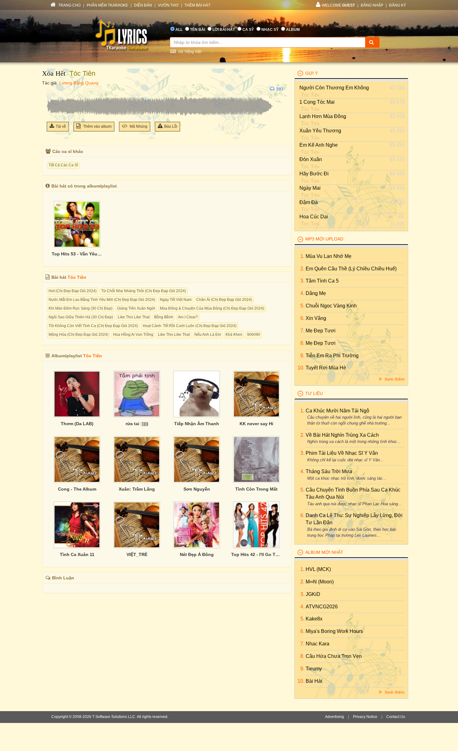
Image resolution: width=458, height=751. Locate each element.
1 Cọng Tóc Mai (317, 102)
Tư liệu (314, 393)
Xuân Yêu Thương (320, 130)
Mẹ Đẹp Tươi (321, 330)
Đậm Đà (308, 202)
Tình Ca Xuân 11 (77, 554)
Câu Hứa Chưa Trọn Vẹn (334, 656)
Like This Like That (134, 317)
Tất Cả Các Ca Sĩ (63, 165)
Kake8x (314, 618)
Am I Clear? (188, 317)
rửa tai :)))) (137, 423)
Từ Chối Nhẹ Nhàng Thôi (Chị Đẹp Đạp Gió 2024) (143, 291)
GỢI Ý (311, 73)
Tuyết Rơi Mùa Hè (326, 367)
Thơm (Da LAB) (77, 423)
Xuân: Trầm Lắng (137, 489)
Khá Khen (234, 334)
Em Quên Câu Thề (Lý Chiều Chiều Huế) (351, 268)
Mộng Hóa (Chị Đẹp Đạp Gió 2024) (78, 334)
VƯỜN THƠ (168, 5)
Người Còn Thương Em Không (334, 87)
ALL (179, 29)
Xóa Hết (53, 73)
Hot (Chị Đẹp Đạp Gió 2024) (73, 291)
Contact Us (395, 717)
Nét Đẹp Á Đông (197, 554)
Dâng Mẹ (316, 293)
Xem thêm (394, 379)
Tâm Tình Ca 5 (322, 280)
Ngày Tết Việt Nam (176, 299)
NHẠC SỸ (270, 29)
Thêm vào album (97, 126)
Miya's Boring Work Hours (334, 631)
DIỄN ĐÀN (143, 5)
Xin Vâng (316, 318)
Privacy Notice (365, 717)
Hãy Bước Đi (314, 173)
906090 (253, 334)
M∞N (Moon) (320, 581)
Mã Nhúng (138, 126)
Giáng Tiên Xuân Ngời (136, 308)
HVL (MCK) (318, 569)
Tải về (61, 126)
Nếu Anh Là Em (207, 334)
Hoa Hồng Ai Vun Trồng (133, 334)
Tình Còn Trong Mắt (256, 489)
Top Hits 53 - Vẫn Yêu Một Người (77, 253)
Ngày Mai (310, 188)
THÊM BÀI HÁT (197, 5)
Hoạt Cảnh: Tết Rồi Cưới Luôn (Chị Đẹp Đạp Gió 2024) (189, 326)
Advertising (334, 717)
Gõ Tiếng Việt (189, 52)
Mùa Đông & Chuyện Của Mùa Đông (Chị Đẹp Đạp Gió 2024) (212, 308)
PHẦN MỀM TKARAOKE (107, 5)
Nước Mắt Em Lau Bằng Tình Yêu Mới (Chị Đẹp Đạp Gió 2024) (102, 299)
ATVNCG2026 (322, 606)
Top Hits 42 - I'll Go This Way (256, 554)
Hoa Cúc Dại (313, 216)
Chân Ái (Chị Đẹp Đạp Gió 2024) (224, 299)
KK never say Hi (256, 423)
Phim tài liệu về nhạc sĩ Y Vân (342, 453)
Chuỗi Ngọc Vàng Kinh (331, 305)
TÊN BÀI (197, 29)
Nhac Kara (317, 643)
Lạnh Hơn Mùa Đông (322, 116)
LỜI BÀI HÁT (223, 29)
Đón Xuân (310, 159)
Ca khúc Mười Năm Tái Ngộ (337, 410)
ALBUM (293, 29)
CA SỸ (248, 29)
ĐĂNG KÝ (397, 5)
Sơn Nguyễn (197, 489)
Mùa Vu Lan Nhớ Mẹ (328, 256)
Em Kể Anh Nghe (318, 145)
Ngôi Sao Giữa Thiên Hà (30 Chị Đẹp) (81, 317)
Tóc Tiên (82, 73)
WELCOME (338, 5)
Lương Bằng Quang (78, 82)
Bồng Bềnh (163, 317)
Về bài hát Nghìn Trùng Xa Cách (342, 435)
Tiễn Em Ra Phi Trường (332, 355)
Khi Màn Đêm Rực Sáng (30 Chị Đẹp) (80, 308)
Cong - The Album (77, 489)
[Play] (53, 89)
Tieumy (314, 668)
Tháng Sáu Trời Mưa (329, 471)
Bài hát (314, 681)
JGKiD (313, 594)
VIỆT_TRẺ (136, 554)
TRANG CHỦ (69, 5)
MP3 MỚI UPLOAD (324, 238)
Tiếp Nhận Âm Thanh (196, 423)
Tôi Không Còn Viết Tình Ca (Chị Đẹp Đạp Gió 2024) (93, 326)
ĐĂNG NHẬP (372, 5)
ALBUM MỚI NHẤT (324, 552)
